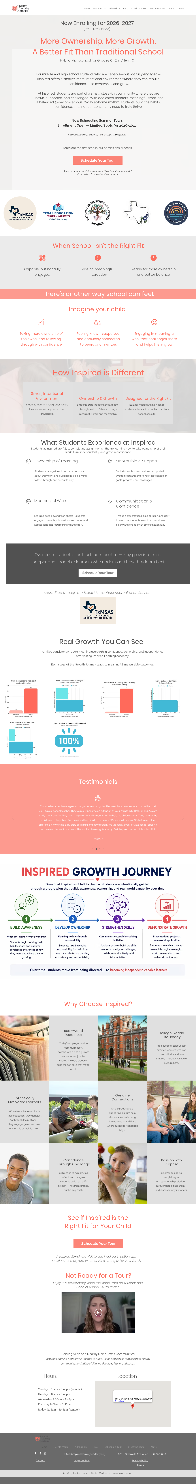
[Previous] (12, 818)
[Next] (183, 818)
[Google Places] (35, 1453)
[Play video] (98, 1312)
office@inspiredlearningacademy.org (84, 1454)
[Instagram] (44, 1453)
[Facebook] (40, 1453)
